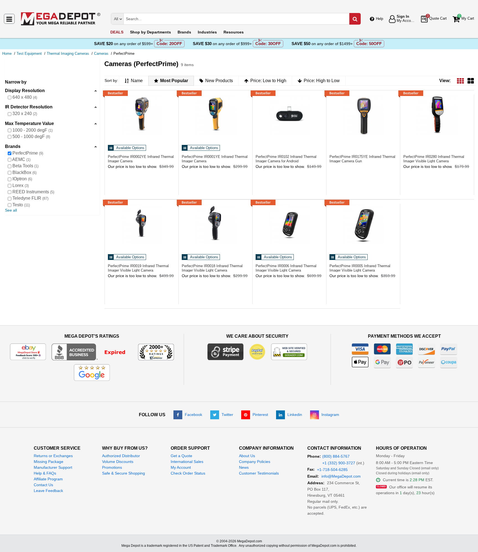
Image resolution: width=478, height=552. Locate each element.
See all (11, 210)
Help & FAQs (45, 473)
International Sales (187, 461)
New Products (219, 80)
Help (379, 19)
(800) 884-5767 (336, 456)
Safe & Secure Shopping (123, 473)
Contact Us (43, 485)
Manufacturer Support (53, 467)
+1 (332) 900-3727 (338, 463)
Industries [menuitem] (207, 32)
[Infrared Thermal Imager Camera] (142, 114)
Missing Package (48, 461)
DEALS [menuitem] (116, 32)
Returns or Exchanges (53, 456)
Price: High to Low (322, 80)
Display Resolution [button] (25, 90)
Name (137, 80)
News (244, 467)
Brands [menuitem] (184, 32)
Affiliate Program (48, 479)
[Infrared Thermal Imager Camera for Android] (289, 114)
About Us (247, 456)
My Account (181, 467)
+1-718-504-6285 (332, 469)
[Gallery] (471, 80)
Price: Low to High (268, 80)
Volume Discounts (117, 461)
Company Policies (254, 461)
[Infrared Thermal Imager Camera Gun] (363, 114)
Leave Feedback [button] (48, 490)
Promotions (112, 467)
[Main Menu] (9, 19)
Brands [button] (12, 146)
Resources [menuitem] (234, 32)
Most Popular (174, 80)
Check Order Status (188, 473)
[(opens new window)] (92, 351)
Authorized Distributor (121, 456)
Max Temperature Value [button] (29, 123)
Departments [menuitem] (150, 32)
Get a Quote (181, 456)
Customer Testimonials (259, 473)
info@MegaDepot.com (341, 476)
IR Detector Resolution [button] (29, 107)
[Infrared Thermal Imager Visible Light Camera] (437, 114)
